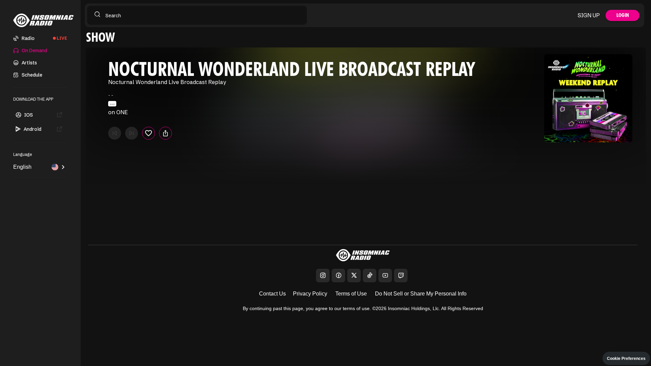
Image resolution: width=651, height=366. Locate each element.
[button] (40, 38)
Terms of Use (351, 294)
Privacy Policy (310, 294)
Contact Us (272, 294)
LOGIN (622, 15)
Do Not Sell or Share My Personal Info (421, 294)
